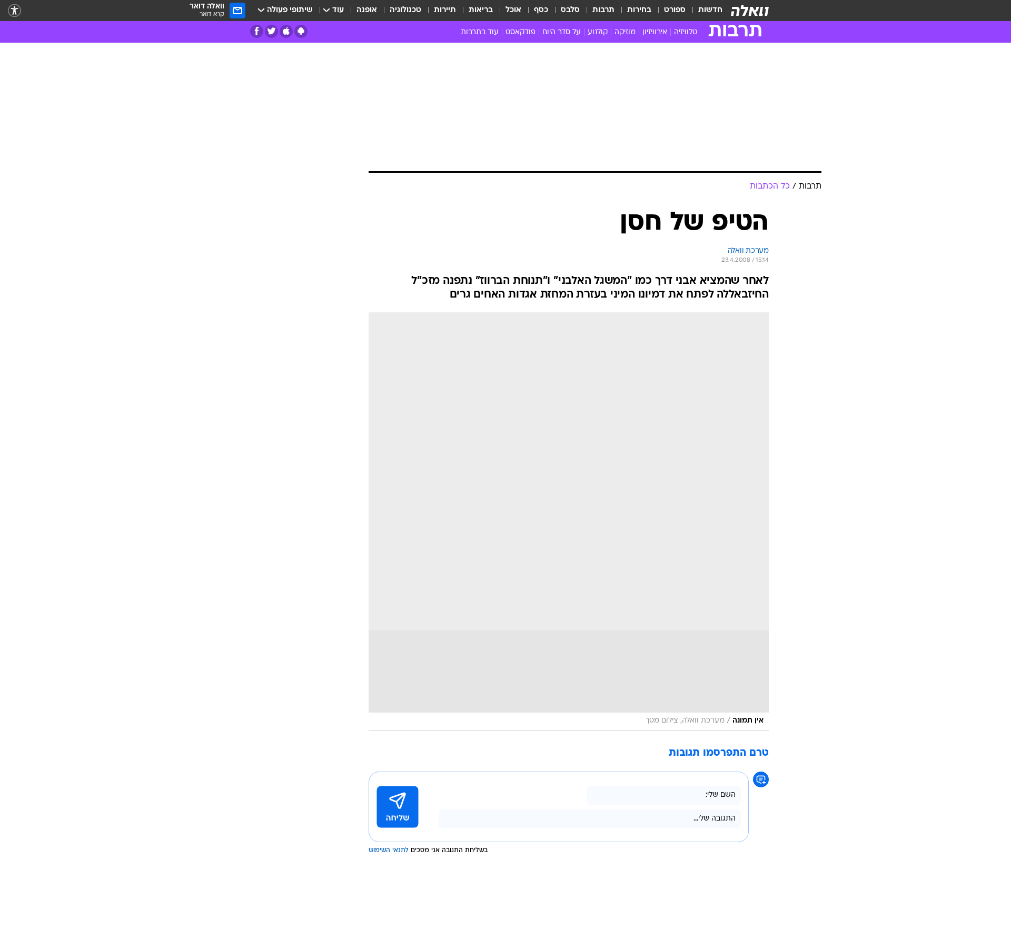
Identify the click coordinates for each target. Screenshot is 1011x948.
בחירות (639, 10)
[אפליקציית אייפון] (286, 31)
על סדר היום (561, 32)
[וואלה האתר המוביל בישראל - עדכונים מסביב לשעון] (750, 10)
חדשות (710, 10)
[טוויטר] (271, 31)
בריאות (481, 10)
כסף (541, 10)
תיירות (445, 10)
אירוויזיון (654, 32)
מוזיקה (625, 32)
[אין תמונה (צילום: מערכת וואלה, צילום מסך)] (569, 521)
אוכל (513, 10)
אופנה (366, 10)
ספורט (675, 10)
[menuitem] (704, 10)
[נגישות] (14, 10)
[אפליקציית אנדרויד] (301, 31)
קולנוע (598, 32)
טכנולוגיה (405, 10)
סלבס (570, 10)
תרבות (603, 10)
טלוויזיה (685, 32)
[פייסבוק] (256, 31)
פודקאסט (521, 32)
